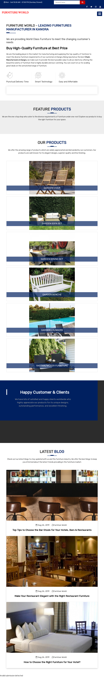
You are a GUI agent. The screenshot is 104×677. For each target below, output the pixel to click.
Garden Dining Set (52, 259)
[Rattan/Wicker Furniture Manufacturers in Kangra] (52, 361)
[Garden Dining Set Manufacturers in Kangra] (52, 255)
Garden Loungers (52, 330)
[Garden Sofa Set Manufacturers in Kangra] (52, 219)
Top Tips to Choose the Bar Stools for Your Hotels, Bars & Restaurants (52, 530)
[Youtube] (100, 7)
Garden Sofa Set (52, 223)
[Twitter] (91, 7)
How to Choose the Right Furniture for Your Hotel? (52, 662)
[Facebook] (87, 7)
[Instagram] (96, 7)
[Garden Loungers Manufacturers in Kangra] (52, 326)
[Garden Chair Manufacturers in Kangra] (52, 184)
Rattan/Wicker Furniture (52, 366)
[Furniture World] (15, 12)
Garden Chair (52, 188)
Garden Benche (52, 294)
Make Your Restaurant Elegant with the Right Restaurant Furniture (52, 596)
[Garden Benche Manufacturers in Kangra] (52, 290)
